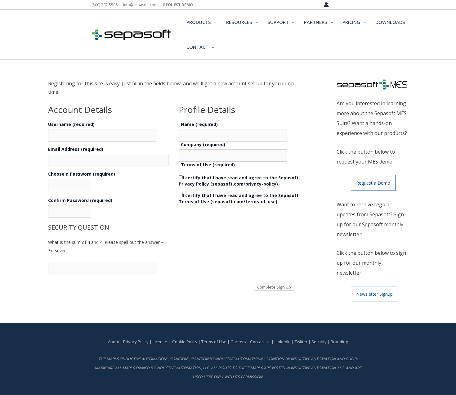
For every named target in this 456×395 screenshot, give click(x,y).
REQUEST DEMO (178, 4)
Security (319, 341)
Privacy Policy (136, 341)
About (113, 341)
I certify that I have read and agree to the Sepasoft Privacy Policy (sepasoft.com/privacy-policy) (239, 181)
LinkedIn (283, 341)
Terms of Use (213, 341)
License (160, 341)
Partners (315, 22)
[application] (214, 22)
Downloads (390, 22)
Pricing (351, 22)
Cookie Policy (184, 341)
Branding (339, 341)
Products (198, 22)
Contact (197, 47)
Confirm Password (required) (80, 200)
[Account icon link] (326, 4)
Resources (239, 22)
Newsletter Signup (374, 294)
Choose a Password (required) (81, 174)
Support (278, 22)
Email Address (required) (75, 149)
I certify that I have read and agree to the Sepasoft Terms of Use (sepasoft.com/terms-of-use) (239, 198)
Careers (238, 341)
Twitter (301, 341)
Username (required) (71, 124)
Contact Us (260, 341)
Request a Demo (373, 183)
